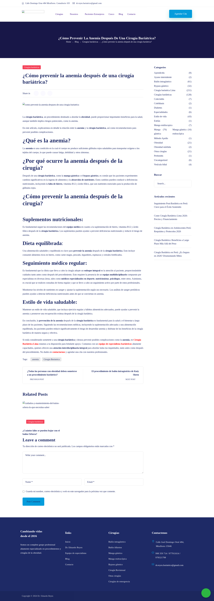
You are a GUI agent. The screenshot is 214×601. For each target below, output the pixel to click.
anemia (35, 359)
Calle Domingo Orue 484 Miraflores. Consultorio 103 (47, 3)
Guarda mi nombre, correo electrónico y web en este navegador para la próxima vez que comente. (70, 491)
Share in (26, 93)
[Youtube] (189, 3)
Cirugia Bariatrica (52, 359)
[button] (180, 14)
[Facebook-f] (178, 3)
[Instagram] (184, 3)
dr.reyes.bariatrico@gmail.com (89, 3)
